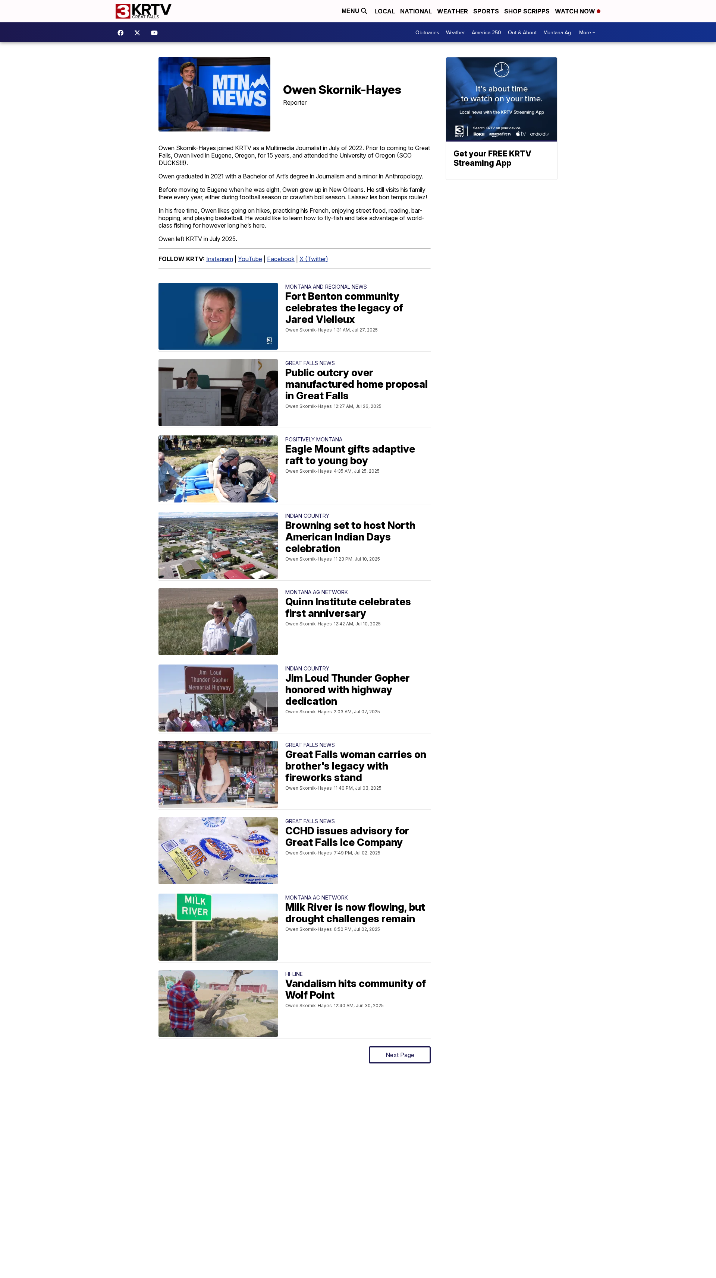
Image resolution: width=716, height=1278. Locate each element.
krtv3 (122, 33)
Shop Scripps (527, 11)
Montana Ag (557, 32)
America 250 (486, 32)
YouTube (250, 259)
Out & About (522, 32)
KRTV (139, 33)
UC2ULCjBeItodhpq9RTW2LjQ (156, 33)
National (416, 11)
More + (587, 32)
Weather (452, 11)
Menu (351, 11)
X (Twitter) (313, 259)
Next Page (400, 1055)
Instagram (219, 259)
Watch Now (576, 11)
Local (384, 11)
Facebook (281, 259)
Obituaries (427, 32)
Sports (486, 11)
